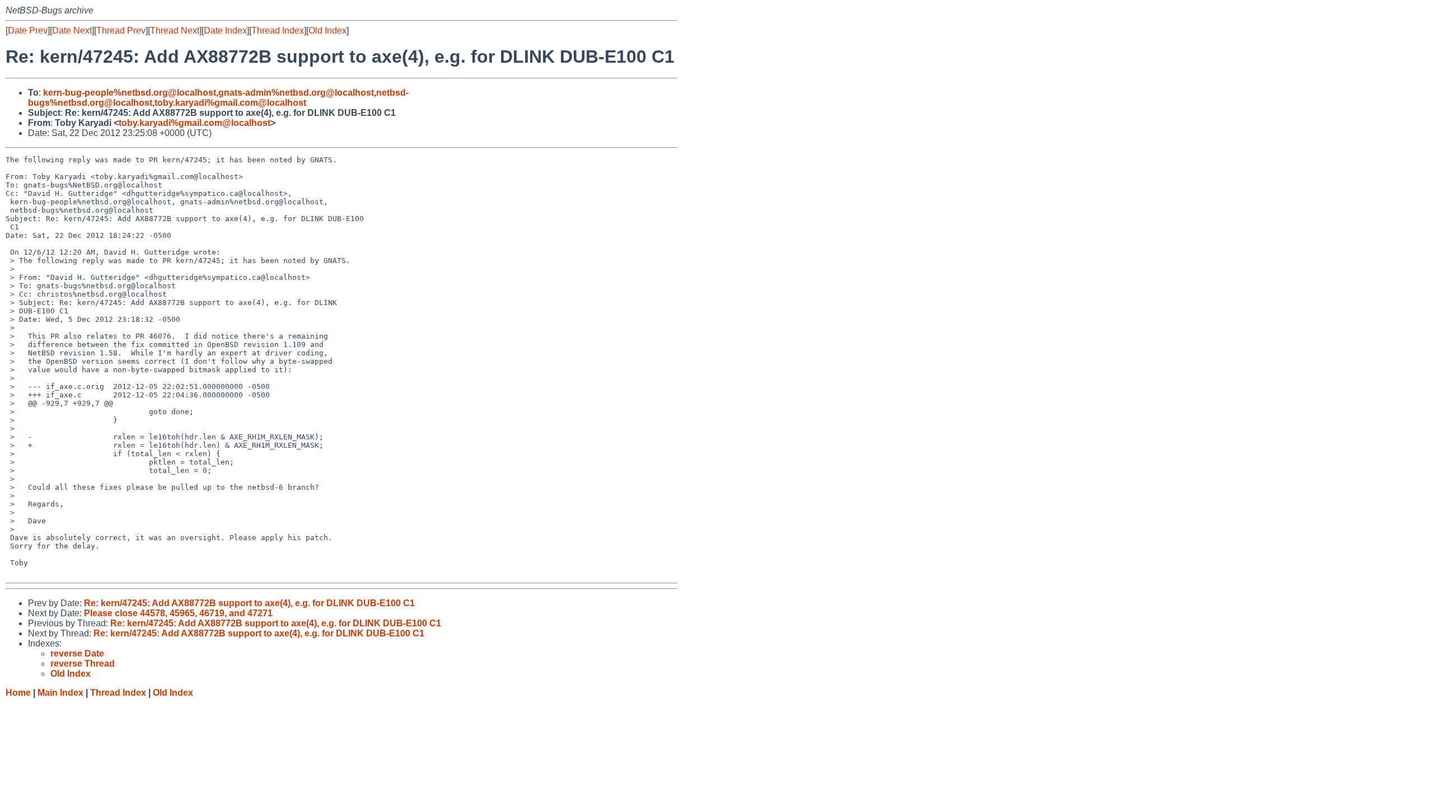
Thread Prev (121, 30)
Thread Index (277, 30)
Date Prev (28, 30)
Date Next (72, 30)
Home (18, 692)
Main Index (60, 692)
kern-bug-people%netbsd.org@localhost (129, 92)
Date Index (225, 30)
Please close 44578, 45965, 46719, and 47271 (178, 613)
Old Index (327, 30)
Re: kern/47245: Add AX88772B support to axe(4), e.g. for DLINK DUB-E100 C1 (249, 603)
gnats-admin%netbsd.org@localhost (296, 92)
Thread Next (174, 30)
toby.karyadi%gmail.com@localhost (230, 102)
